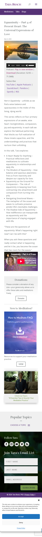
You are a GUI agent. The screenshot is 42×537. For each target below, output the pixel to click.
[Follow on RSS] (27, 444)
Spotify (10, 91)
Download (11, 73)
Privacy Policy (21, 528)
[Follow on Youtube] (17, 444)
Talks (18, 11)
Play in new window (24, 69)
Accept (21, 516)
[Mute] (27, 65)
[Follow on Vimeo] (22, 444)
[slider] (32, 65)
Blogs (24, 11)
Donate (21, 298)
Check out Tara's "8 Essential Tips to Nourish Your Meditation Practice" (21, 398)
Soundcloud (12, 88)
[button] (39, 500)
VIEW (21, 364)
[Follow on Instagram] (11, 444)
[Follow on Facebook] (6, 444)
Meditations (8, 11)
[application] (21, 65)
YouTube (10, 84)
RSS (17, 91)
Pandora (24, 88)
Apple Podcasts (24, 84)
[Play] (9, 65)
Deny (21, 522)
